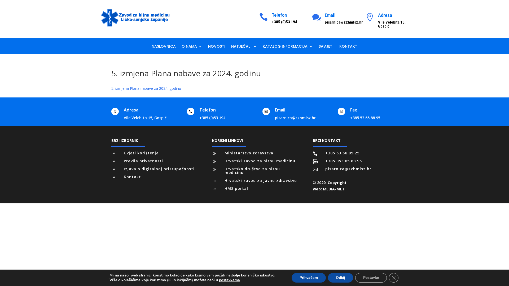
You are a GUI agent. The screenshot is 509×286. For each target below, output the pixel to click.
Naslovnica (164, 46)
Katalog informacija (285, 46)
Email (330, 15)
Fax (353, 110)
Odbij (340, 277)
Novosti (216, 46)
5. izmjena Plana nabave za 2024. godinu (146, 88)
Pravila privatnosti (143, 160)
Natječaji (241, 46)
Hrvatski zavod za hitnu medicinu (260, 160)
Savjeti (326, 46)
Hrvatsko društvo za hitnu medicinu (252, 170)
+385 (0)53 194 (212, 117)
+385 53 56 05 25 (342, 152)
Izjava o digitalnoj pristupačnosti (159, 168)
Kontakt (348, 46)
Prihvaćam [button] (309, 277)
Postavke (371, 277)
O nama (189, 46)
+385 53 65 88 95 (365, 117)
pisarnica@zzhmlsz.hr (295, 117)
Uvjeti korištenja (141, 152)
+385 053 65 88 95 (343, 160)
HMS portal (236, 188)
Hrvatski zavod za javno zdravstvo (261, 180)
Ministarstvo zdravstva (249, 152)
